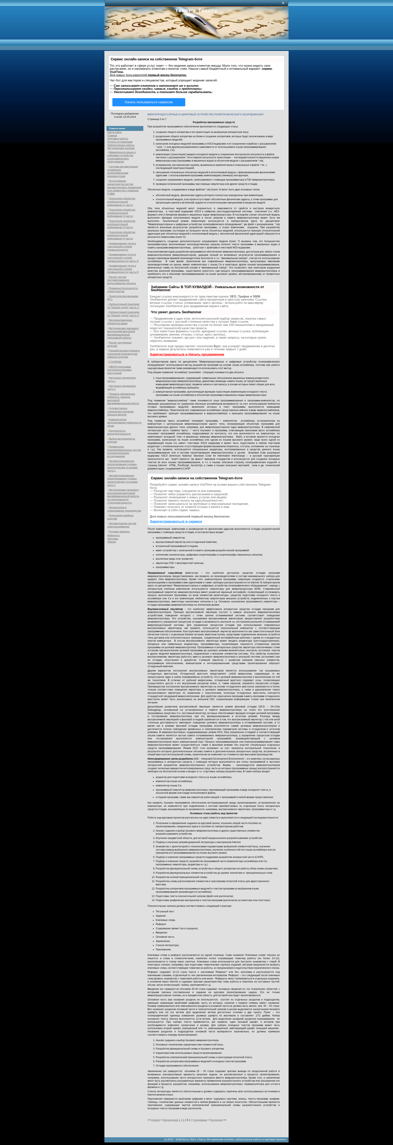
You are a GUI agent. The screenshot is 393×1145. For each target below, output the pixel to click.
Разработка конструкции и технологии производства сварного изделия (123, 353)
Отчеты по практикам (119, 141)
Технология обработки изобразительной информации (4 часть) (121, 235)
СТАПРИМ (115, 361)
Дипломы (112, 538)
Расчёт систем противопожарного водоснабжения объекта (121, 280)
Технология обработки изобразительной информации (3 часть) (121, 224)
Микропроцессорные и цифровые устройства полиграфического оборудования (121, 157)
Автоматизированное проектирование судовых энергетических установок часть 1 (122, 466)
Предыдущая (170, 1120)
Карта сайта (114, 132)
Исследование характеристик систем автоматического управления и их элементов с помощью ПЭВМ (124, 187)
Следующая (200, 1120)
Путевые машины (119, 531)
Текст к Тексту (196, 10)
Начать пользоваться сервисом (149, 102)
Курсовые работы (117, 138)
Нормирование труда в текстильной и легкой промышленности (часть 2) (123, 257)
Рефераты (113, 535)
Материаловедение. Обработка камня (120, 322)
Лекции (111, 541)
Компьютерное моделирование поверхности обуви (124, 422)
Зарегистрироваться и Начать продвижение (187, 354)
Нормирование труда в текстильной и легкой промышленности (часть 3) (123, 269)
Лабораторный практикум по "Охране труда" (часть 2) (123, 314)
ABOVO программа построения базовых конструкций (119, 370)
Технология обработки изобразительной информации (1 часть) (121, 201)
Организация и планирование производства (124, 509)
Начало (155, 1120)
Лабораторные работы (120, 145)
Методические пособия (121, 148)
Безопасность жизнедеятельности (119, 432)
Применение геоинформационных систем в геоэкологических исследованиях (124, 451)
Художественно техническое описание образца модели (120, 411)
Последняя (216, 1120)
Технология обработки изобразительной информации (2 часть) (121, 213)
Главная (112, 135)
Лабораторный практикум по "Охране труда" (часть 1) (123, 306)
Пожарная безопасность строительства (122, 290)
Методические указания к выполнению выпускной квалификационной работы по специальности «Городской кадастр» (123, 496)
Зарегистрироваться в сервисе (176, 521)
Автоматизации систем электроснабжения (121, 525)
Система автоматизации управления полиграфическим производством (122, 171)
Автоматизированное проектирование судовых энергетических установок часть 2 (122, 480)
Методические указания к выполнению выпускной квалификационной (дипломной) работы (123, 333)
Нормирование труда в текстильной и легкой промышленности (121, 246)
